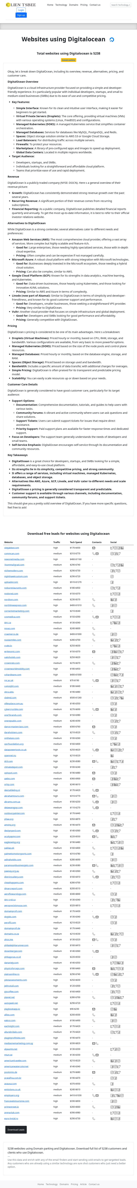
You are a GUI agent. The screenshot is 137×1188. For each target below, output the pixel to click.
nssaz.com (9, 628)
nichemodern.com (13, 570)
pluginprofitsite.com (14, 1037)
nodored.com (11, 593)
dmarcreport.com (13, 888)
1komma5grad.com (14, 564)
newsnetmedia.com (14, 559)
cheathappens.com (14, 882)
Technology (61, 4)
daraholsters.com (13, 732)
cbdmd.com (10, 697)
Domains (73, 4)
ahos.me (8, 939)
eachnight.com (11, 1026)
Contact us (95, 4)
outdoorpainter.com (14, 813)
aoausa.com (10, 1083)
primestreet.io (11, 1106)
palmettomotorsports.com (17, 853)
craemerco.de (11, 634)
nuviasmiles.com (12, 639)
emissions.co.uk (12, 1089)
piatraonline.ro (11, 974)
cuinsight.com (11, 686)
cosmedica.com (12, 616)
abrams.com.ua (12, 801)
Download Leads (16, 1129)
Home (50, 4)
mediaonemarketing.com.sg (18, 1043)
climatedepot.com (13, 767)
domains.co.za (11, 933)
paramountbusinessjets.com (18, 865)
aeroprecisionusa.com (15, 905)
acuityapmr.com (12, 836)
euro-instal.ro (11, 1118)
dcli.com (8, 761)
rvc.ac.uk (8, 680)
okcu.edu (9, 691)
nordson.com (11, 599)
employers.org (11, 1095)
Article (83, 1184)
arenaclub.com (11, 1112)
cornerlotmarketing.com (16, 611)
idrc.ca (7, 622)
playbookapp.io (12, 1008)
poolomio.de (10, 1072)
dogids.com (10, 916)
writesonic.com (12, 651)
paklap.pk (9, 847)
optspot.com (10, 772)
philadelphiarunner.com (16, 945)
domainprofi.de (12, 928)
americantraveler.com (15, 1060)
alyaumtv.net (10, 1049)
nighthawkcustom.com (16, 576)
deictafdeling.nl (12, 790)
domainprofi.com (13, 911)
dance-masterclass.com (16, 726)
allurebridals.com (13, 1031)
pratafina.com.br (12, 1077)
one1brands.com (13, 715)
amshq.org (9, 824)
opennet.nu (10, 755)
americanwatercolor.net (16, 1066)
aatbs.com (9, 778)
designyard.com (12, 830)
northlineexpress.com (15, 605)
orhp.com (9, 784)
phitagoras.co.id (12, 956)
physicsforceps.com (14, 968)
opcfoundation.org (14, 743)
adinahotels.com (12, 859)
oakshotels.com (12, 657)
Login (21, 10)
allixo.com (9, 1014)
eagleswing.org (12, 842)
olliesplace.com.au (13, 703)
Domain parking (68, 60)
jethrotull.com (11, 985)
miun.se (8, 1054)
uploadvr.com (11, 582)
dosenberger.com (13, 951)
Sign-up (21, 15)
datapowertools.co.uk (15, 749)
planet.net (9, 997)
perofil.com (10, 922)
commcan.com (11, 553)
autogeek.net (11, 1003)
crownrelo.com (12, 663)
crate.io (8, 645)
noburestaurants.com (15, 587)
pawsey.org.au (11, 871)
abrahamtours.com (14, 795)
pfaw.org (8, 819)
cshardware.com (12, 674)
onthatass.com (11, 738)
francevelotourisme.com (16, 1101)
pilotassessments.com (15, 979)
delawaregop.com (13, 807)
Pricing (83, 4)
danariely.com (11, 962)
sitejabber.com (11, 547)
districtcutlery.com (13, 876)
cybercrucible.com (13, 709)
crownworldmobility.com (17, 668)
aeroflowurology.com (15, 893)
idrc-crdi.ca (10, 899)
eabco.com (9, 1020)
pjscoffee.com (11, 991)
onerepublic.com (12, 720)
